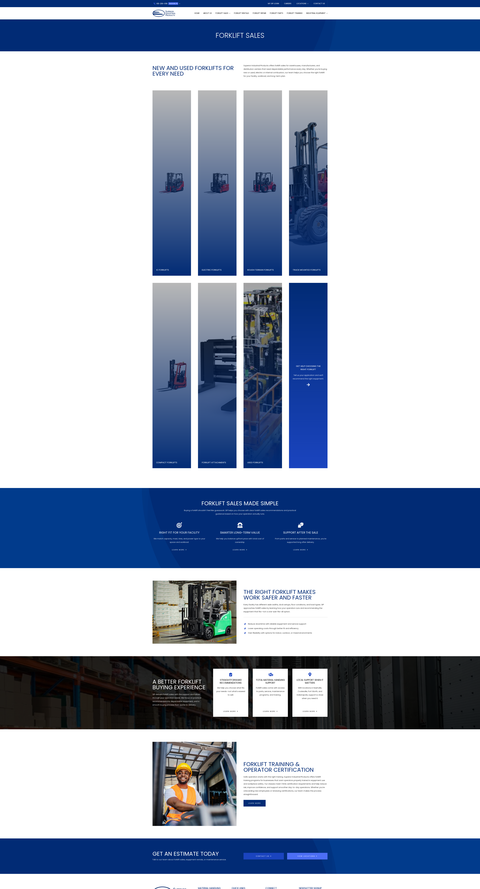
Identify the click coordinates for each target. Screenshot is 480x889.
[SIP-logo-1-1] (164, 10)
